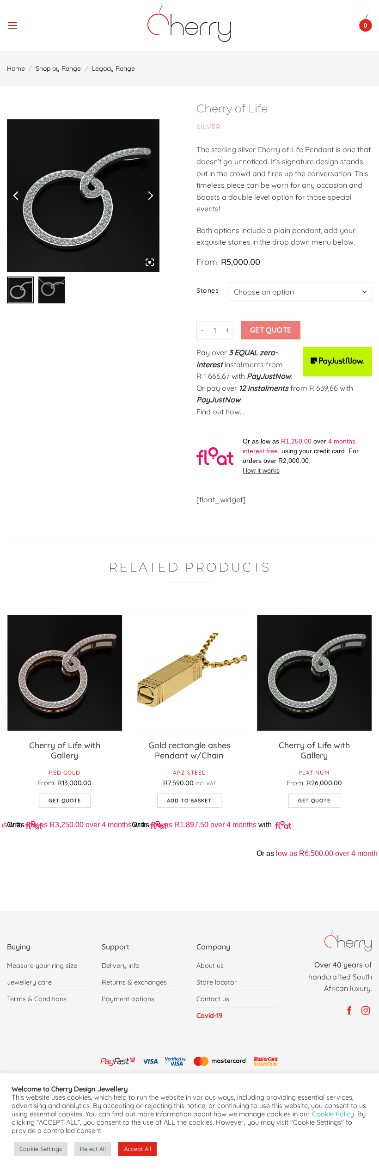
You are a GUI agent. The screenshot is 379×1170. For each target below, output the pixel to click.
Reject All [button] (93, 1148)
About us (210, 965)
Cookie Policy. (333, 1113)
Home (16, 68)
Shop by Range (58, 68)
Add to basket (189, 800)
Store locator (216, 982)
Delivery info (121, 965)
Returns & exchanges (134, 982)
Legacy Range (113, 68)
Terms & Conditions (37, 999)
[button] (12, 23)
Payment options (128, 999)
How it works (261, 470)
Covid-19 (209, 1015)
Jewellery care (29, 982)
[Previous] (7, 755)
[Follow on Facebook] (348, 1011)
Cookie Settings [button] (40, 1148)
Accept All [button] (137, 1148)
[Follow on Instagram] (364, 1011)
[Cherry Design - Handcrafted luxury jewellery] (190, 23)
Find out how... (220, 411)
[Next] (372, 755)
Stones (207, 290)
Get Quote (271, 329)
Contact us (212, 999)
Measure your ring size (42, 965)
